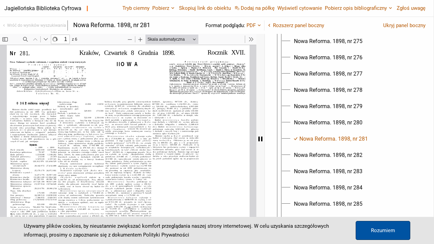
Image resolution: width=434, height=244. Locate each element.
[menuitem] (328, 41)
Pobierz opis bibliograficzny (356, 8)
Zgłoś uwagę (411, 8)
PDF (251, 25)
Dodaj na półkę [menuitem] (258, 8)
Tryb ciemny (136, 8)
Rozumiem (383, 230)
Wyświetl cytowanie (299, 8)
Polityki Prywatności (166, 235)
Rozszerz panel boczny (298, 25)
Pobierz (160, 8)
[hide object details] (260, 139)
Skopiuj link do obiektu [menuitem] (205, 8)
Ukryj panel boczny (404, 25)
